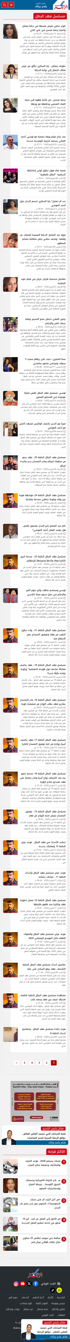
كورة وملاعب (26, 1303)
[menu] (11, 5)
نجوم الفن (13, 1297)
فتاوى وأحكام (58, 1309)
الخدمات (25, 1297)
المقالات (61, 1315)
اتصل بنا (19, 1322)
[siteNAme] (60, 5)
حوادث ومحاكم (13, 1309)
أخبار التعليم (38, 1297)
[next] (17, 1062)
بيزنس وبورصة (58, 1303)
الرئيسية (61, 1297)
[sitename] (35, 1273)
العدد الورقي (48, 1283)
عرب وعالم (28, 1309)
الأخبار (50, 1297)
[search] (4, 5)
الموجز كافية (42, 1303)
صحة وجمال (42, 1309)
